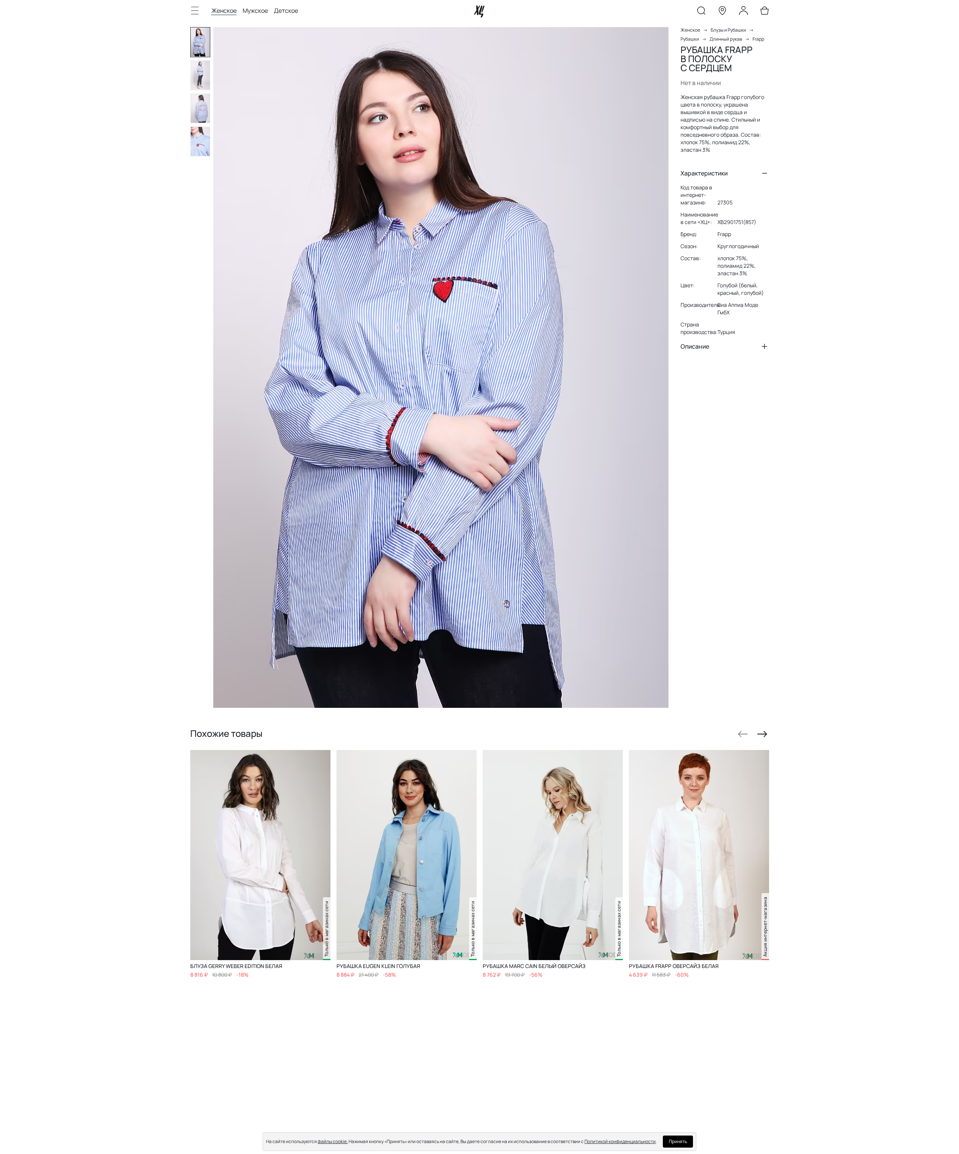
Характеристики (704, 173)
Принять (678, 1141)
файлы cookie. (333, 1141)
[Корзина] (764, 12)
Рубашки (690, 39)
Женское (224, 10)
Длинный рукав (726, 39)
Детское (286, 10)
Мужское (255, 10)
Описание (695, 346)
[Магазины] (722, 12)
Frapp (758, 39)
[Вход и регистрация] (743, 12)
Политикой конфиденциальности (620, 1141)
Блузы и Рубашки (728, 30)
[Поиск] (701, 12)
